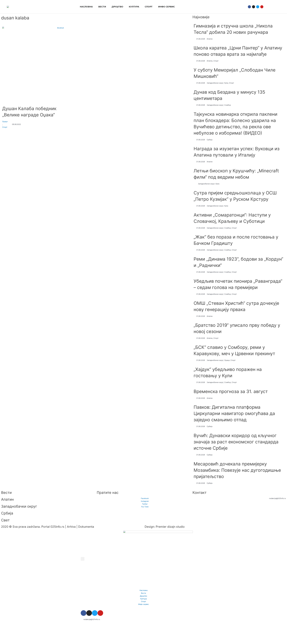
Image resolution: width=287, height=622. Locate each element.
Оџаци (5, 121)
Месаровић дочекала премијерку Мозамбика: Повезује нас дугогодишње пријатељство (237, 470)
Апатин (7, 499)
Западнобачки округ (19, 506)
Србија (7, 513)
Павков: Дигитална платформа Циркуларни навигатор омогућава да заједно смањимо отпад (234, 413)
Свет (5, 520)
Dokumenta (86, 526)
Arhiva (71, 526)
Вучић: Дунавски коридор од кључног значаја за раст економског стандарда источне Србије (236, 442)
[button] (267, 6)
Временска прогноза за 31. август (231, 391)
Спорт (4, 127)
